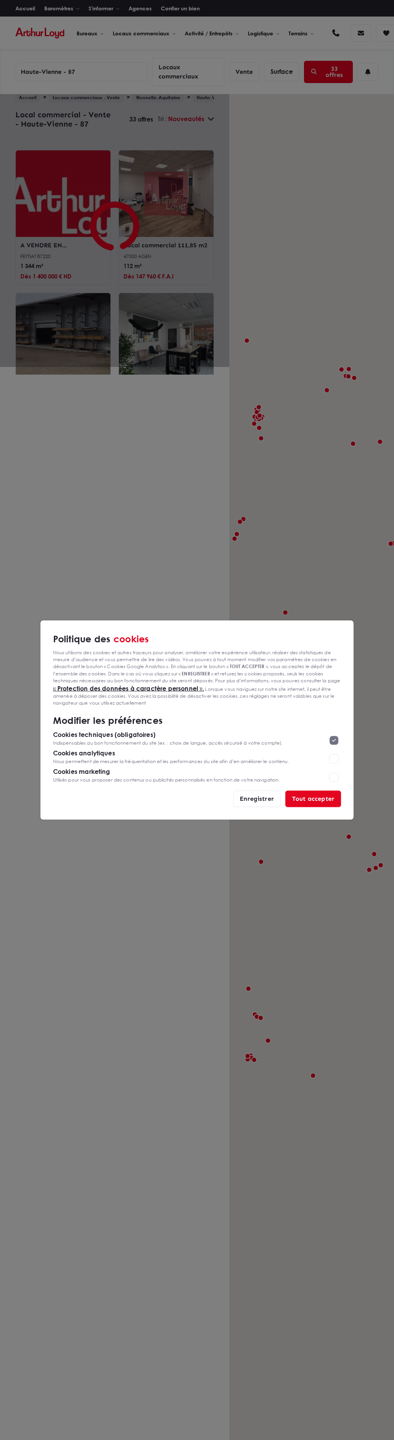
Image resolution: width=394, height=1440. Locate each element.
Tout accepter (313, 798)
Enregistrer (257, 798)
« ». (128, 688)
